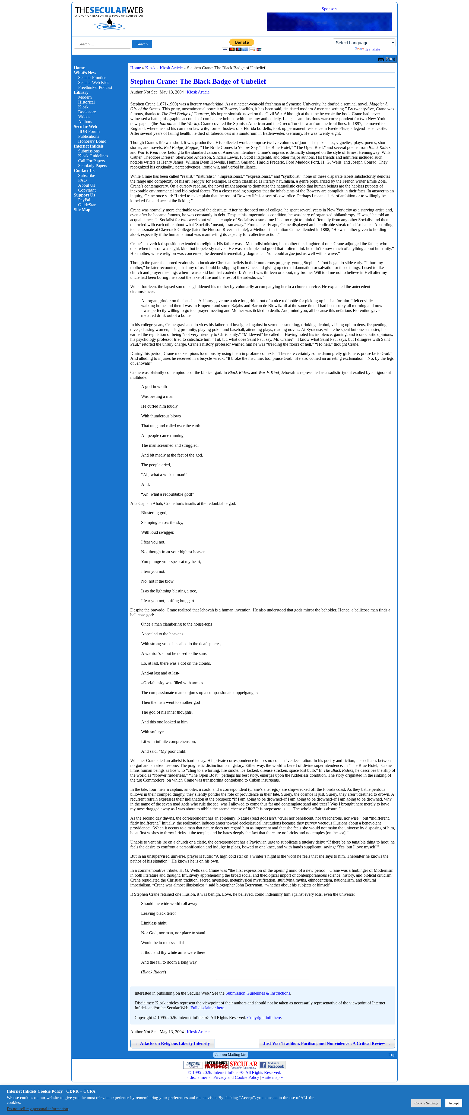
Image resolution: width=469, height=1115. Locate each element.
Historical (86, 102)
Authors (85, 121)
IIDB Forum (89, 131)
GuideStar (87, 204)
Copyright (87, 190)
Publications (88, 136)
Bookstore (87, 112)
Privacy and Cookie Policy (236, 1077)
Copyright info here (264, 1017)
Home (79, 67)
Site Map (82, 209)
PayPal (84, 200)
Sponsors (329, 9)
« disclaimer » (198, 1077)
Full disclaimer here (207, 1007)
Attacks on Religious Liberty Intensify (172, 1043)
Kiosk (83, 107)
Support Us (84, 195)
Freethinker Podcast (95, 87)
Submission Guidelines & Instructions (258, 993)
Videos (84, 116)
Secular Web (85, 126)
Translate (372, 49)
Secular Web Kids (93, 82)
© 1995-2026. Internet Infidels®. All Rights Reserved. (234, 1072)
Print (390, 59)
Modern (85, 97)
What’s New (85, 72)
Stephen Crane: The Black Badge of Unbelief (198, 81)
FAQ (82, 180)
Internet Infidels (88, 146)
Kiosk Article (171, 67)
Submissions (89, 151)
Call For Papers (91, 160)
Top (392, 1054)
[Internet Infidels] (109, 28)
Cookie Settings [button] (426, 1103)
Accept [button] (454, 1103)
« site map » (272, 1077)
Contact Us (84, 170)
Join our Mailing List (230, 1054)
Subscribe (86, 175)
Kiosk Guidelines (93, 156)
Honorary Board (92, 141)
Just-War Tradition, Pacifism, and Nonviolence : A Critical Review (327, 1043)
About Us (86, 185)
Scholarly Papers (92, 165)
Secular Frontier (92, 77)
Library (81, 92)
